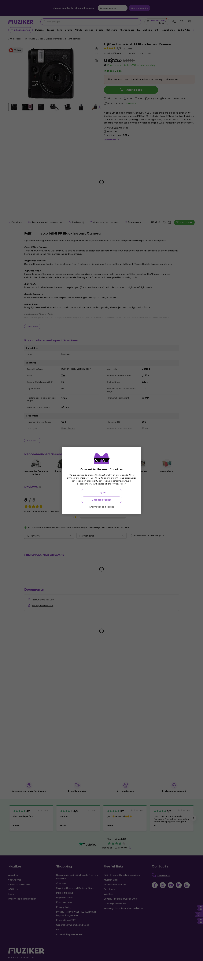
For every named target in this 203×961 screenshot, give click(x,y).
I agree (102, 492)
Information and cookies (101, 506)
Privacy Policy (119, 484)
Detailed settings (101, 500)
